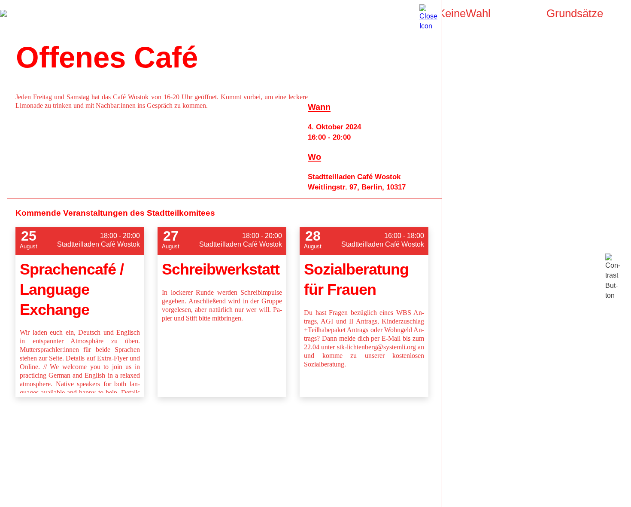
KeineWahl (464, 13)
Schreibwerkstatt (220, 269)
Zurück (3, 13)
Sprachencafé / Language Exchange (72, 289)
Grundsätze (574, 13)
